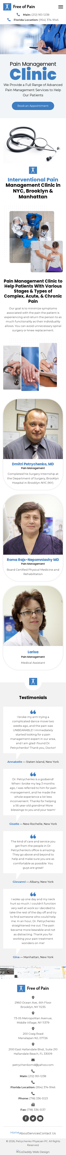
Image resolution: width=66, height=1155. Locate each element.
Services (34, 1133)
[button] (33, 106)
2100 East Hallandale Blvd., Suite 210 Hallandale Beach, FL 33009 (33, 1051)
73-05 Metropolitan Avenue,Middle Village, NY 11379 (33, 1020)
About (23, 1133)
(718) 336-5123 (38, 1098)
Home (14, 1132)
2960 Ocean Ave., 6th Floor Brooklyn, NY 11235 (33, 1005)
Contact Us (48, 1133)
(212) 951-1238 (40, 14)
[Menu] (60, 7)
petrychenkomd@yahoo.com (33, 1064)
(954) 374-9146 (49, 19)
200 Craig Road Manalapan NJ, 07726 (33, 1036)
